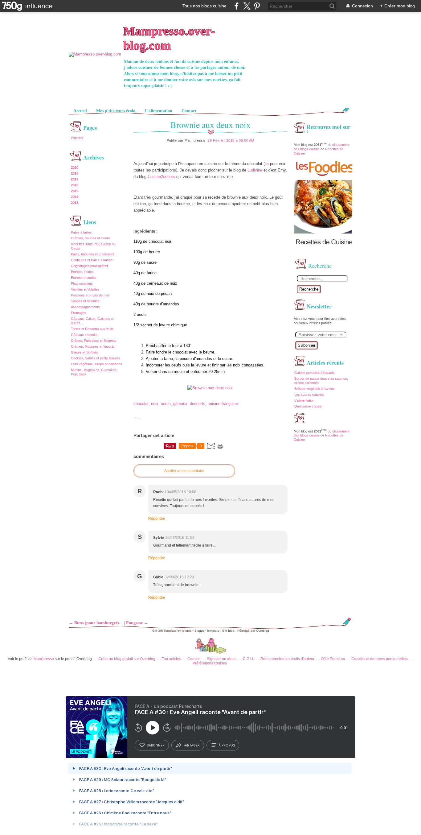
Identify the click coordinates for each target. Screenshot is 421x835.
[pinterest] (257, 6)
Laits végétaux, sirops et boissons (96, 364)
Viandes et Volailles (85, 289)
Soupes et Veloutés (85, 301)
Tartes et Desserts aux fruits (92, 329)
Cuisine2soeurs (161, 176)
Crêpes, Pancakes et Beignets (93, 340)
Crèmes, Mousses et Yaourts (93, 346)
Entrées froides (82, 272)
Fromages (78, 313)
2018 (74, 173)
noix (154, 403)
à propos (227, 745)
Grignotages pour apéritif (89, 266)
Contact (189, 111)
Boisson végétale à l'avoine (314, 389)
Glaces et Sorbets (84, 352)
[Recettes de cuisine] (324, 250)
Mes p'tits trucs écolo (115, 111)
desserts (197, 403)
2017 (74, 179)
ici (267, 163)
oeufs (166, 403)
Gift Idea (228, 630)
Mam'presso (44, 659)
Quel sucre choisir (308, 406)
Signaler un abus (221, 659)
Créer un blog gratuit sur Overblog (126, 659)
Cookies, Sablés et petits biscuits (95, 358)
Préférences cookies (210, 663)
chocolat (141, 403)
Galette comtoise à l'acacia (314, 372)
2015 (74, 191)
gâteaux (180, 403)
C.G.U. (248, 659)
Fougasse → (137, 623)
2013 (74, 203)
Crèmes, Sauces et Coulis (90, 238)
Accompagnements (85, 307)
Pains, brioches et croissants (92, 254)
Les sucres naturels (309, 394)
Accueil (80, 111)
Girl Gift (157, 630)
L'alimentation (158, 111)
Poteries (77, 138)
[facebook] (236, 6)
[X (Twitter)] (247, 6)
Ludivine (254, 170)
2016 (74, 185)
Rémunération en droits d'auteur (287, 659)
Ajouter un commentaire (184, 471)
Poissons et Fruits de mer (90, 295)
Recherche (308, 289)
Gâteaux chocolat (84, 335)
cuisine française (223, 403)
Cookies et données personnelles (379, 659)
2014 (74, 197)
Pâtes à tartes (81, 232)
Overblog (262, 630)
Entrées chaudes (83, 277)
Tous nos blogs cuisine (204, 5)
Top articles (171, 659)
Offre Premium (333, 659)
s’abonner (156, 745)
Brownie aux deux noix (210, 124)
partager (191, 745)
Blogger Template (206, 630)
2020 (74, 167)
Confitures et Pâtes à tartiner (92, 260)
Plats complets (82, 283)
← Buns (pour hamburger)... (96, 623)
